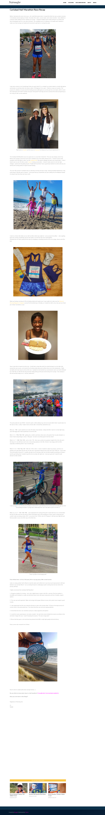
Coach (29, 162)
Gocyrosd (37, 150)
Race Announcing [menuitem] (81, 2)
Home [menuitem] (64, 2)
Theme (26, 812)
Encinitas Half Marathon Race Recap (37, 794)
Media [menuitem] (94, 2)
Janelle (25, 150)
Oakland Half (34, 160)
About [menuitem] (89, 2)
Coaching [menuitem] (71, 2)
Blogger (16, 812)
